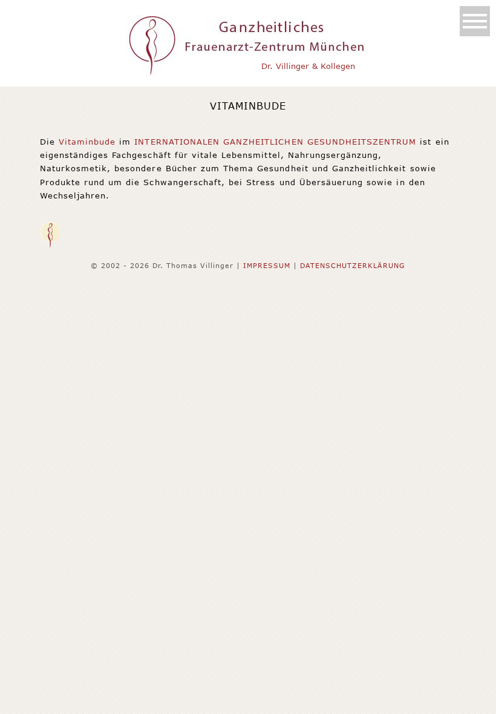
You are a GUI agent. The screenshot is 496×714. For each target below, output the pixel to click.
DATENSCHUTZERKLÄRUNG (352, 265)
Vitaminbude (87, 141)
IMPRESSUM (266, 265)
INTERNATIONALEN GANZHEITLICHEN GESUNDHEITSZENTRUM (275, 141)
